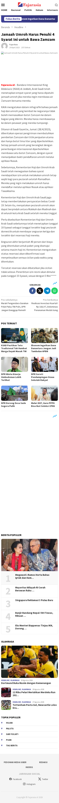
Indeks (29, 767)
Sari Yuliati (12, 734)
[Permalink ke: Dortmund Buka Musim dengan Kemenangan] (29, 662)
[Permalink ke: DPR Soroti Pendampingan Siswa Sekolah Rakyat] (44, 364)
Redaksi (43, 762)
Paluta (9, 728)
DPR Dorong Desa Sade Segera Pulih (13, 405)
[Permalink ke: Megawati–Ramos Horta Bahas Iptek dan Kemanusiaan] (29, 555)
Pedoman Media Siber (15, 762)
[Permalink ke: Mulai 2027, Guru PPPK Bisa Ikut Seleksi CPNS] (44, 393)
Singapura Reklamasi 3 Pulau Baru (34, 600)
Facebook (17, 779)
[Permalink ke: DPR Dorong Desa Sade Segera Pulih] (14, 393)
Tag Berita (11, 745)
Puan (8, 740)
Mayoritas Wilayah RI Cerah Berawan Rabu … (30, 589)
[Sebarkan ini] (32, 290)
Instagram (31, 784)
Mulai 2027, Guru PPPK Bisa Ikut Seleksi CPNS (43, 405)
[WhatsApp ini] (54, 290)
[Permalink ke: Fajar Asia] (4, 45)
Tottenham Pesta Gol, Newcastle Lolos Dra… (35, 706)
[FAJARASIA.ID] (29, 4)
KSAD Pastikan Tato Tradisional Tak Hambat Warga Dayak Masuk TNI (14, 348)
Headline (5, 680)
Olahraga (14, 680)
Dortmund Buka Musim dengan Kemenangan (26, 683)
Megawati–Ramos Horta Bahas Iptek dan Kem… (32, 576)
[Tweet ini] (40, 290)
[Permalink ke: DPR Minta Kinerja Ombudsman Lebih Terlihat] (14, 364)
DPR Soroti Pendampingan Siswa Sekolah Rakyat (42, 377)
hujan (9, 722)
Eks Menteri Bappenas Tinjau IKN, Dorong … (34, 627)
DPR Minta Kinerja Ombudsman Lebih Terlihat (11, 377)
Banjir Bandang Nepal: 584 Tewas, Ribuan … (34, 614)
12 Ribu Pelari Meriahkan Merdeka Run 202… (34, 694)
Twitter (45, 779)
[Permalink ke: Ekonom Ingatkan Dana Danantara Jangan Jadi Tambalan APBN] (44, 335)
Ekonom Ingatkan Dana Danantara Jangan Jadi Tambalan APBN (43, 348)
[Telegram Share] (47, 290)
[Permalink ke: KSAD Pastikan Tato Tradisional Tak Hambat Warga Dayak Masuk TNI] (14, 335)
